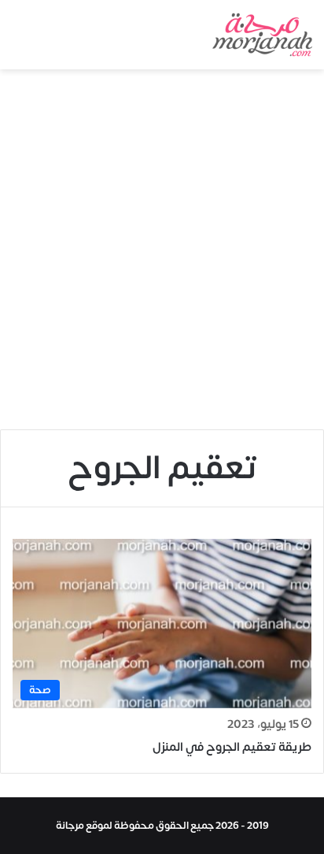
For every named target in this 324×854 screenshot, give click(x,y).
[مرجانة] (262, 34)
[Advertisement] (162, 255)
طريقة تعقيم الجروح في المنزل (232, 747)
